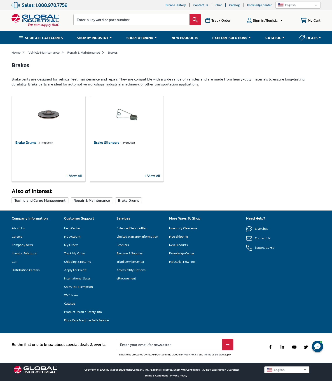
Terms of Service (214, 355)
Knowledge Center (259, 5)
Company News (22, 245)
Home (16, 52)
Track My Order (74, 253)
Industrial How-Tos (182, 261)
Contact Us (200, 5)
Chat (218, 5)
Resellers (123, 245)
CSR (14, 261)
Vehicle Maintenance (44, 52)
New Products (178, 245)
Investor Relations (24, 253)
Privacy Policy (189, 355)
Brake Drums (128, 200)
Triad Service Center (130, 261)
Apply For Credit (75, 270)
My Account (72, 236)
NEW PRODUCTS (185, 37)
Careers (17, 236)
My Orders (71, 245)
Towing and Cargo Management (39, 200)
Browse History (176, 5)
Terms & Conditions (157, 376)
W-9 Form (71, 295)
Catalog (234, 5)
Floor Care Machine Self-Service (86, 320)
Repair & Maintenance (83, 52)
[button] (298, 5)
